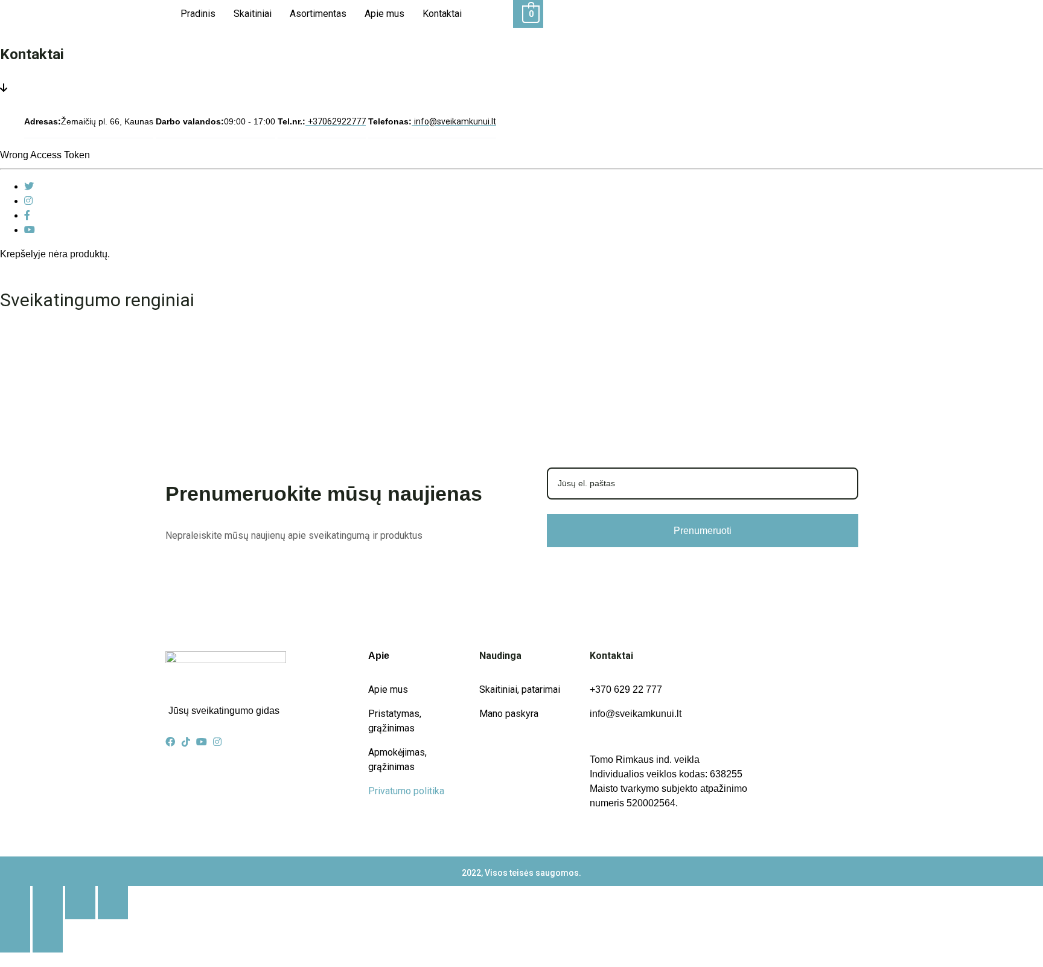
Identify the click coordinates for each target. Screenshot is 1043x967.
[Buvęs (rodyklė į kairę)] (15, 936)
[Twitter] (29, 186)
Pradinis (197, 13)
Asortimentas (318, 13)
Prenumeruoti (703, 530)
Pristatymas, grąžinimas (394, 721)
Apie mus (384, 13)
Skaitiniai (253, 13)
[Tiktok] (186, 742)
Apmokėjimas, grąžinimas (397, 760)
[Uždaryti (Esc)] (113, 902)
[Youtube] (29, 230)
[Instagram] (28, 201)
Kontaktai (442, 13)
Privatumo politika (406, 791)
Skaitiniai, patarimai (519, 689)
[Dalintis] (80, 902)
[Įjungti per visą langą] (48, 902)
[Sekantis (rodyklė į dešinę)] (48, 936)
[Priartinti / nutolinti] (15, 902)
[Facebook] (27, 215)
